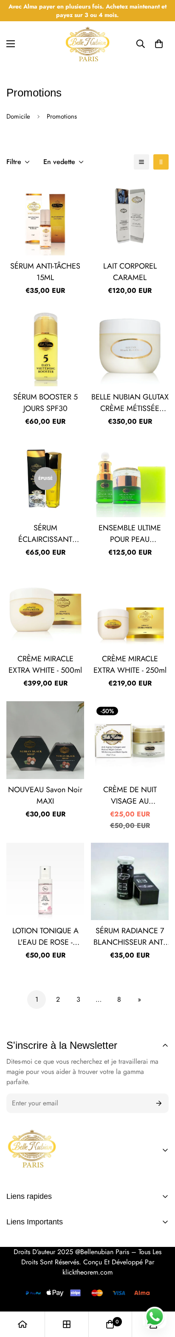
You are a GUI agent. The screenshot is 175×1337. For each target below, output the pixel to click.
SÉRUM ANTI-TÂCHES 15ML (45, 272)
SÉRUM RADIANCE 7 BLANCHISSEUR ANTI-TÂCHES (130, 936)
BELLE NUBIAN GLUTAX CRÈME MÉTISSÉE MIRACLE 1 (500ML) (130, 402)
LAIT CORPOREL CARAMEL (130, 272)
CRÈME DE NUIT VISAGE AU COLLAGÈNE (130, 795)
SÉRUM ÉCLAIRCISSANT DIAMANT (45, 533)
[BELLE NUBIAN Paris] (87, 44)
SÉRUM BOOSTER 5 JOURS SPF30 (45, 402)
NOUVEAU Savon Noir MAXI (45, 795)
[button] (159, 44)
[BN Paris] (31, 1150)
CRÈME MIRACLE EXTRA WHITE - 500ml (45, 664)
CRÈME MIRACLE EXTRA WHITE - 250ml (130, 664)
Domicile (18, 116)
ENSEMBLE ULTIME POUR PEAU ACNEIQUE (130, 533)
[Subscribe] (159, 1103)
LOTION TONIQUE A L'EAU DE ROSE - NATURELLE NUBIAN (45, 936)
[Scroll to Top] (159, 1274)
